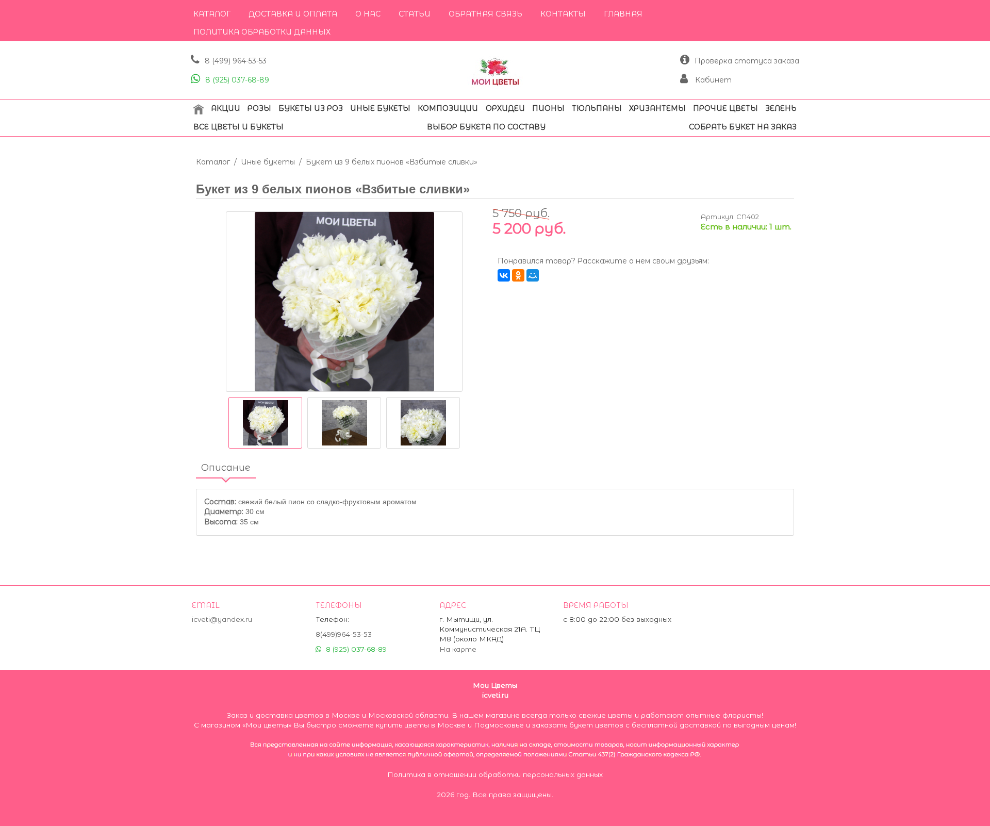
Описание (226, 467)
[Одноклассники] (518, 275)
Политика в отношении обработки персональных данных (495, 774)
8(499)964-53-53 (344, 634)
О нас (368, 14)
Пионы (548, 108)
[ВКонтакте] (504, 275)
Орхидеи (505, 108)
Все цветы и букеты (238, 126)
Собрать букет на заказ (743, 126)
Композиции (448, 108)
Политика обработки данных (262, 32)
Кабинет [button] (712, 80)
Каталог (211, 14)
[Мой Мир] (532, 275)
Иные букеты (380, 108)
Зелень (781, 108)
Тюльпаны (597, 108)
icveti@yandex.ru (222, 619)
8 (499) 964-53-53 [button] (236, 60)
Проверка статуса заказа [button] (747, 60)
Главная (623, 14)
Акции (225, 108)
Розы (259, 108)
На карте (457, 649)
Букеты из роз (310, 108)
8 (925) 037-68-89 (237, 80)
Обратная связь (485, 14)
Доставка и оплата (293, 14)
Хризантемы (657, 108)
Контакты (563, 14)
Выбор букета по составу (486, 126)
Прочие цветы (725, 108)
